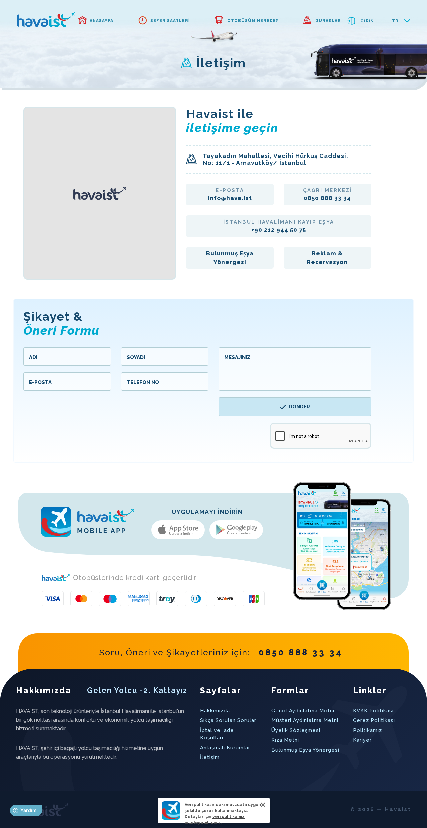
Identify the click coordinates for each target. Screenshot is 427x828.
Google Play (236, 529)
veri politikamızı (228, 816)
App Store (178, 529)
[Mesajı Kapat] (263, 804)
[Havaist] (46, 19)
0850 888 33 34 (301, 652)
